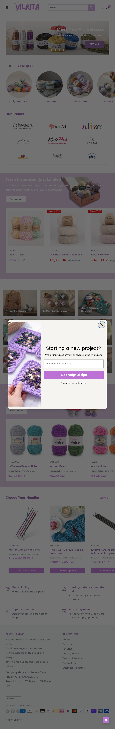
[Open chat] (106, 720)
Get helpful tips (74, 375)
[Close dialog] (101, 324)
